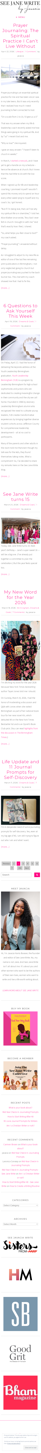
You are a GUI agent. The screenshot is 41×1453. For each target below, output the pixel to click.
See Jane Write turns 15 (20, 496)
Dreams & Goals (26, 321)
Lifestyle (19, 51)
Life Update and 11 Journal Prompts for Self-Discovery (20, 769)
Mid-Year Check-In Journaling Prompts (20, 1112)
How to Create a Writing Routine (24, 1186)
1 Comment (30, 51)
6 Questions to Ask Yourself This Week (21, 311)
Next (27, 868)
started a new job (19, 160)
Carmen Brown (10, 1144)
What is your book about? (20, 1107)
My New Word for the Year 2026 (20, 597)
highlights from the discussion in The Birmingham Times (19, 733)
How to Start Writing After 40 (20, 1116)
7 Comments (18, 612)
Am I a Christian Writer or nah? (20, 1125)
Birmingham (23, 608)
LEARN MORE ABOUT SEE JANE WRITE (20, 990)
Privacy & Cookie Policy (13, 1443)
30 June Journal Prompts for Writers (20, 1121)
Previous (6, 863)
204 (19, 868)
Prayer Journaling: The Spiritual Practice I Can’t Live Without (20, 36)
